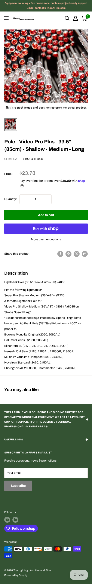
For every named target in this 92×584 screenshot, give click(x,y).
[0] (84, 18)
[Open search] (67, 18)
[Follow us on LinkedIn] (15, 520)
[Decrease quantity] (24, 199)
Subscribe (18, 485)
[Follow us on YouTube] (7, 520)
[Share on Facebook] (60, 254)
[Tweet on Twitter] (77, 254)
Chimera (10, 158)
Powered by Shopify (16, 575)
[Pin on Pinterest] (68, 254)
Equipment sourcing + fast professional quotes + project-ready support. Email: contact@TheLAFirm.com (46, 5)
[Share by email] (85, 254)
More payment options (46, 239)
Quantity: (10, 199)
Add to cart (46, 215)
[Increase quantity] (46, 199)
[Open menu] (6, 18)
